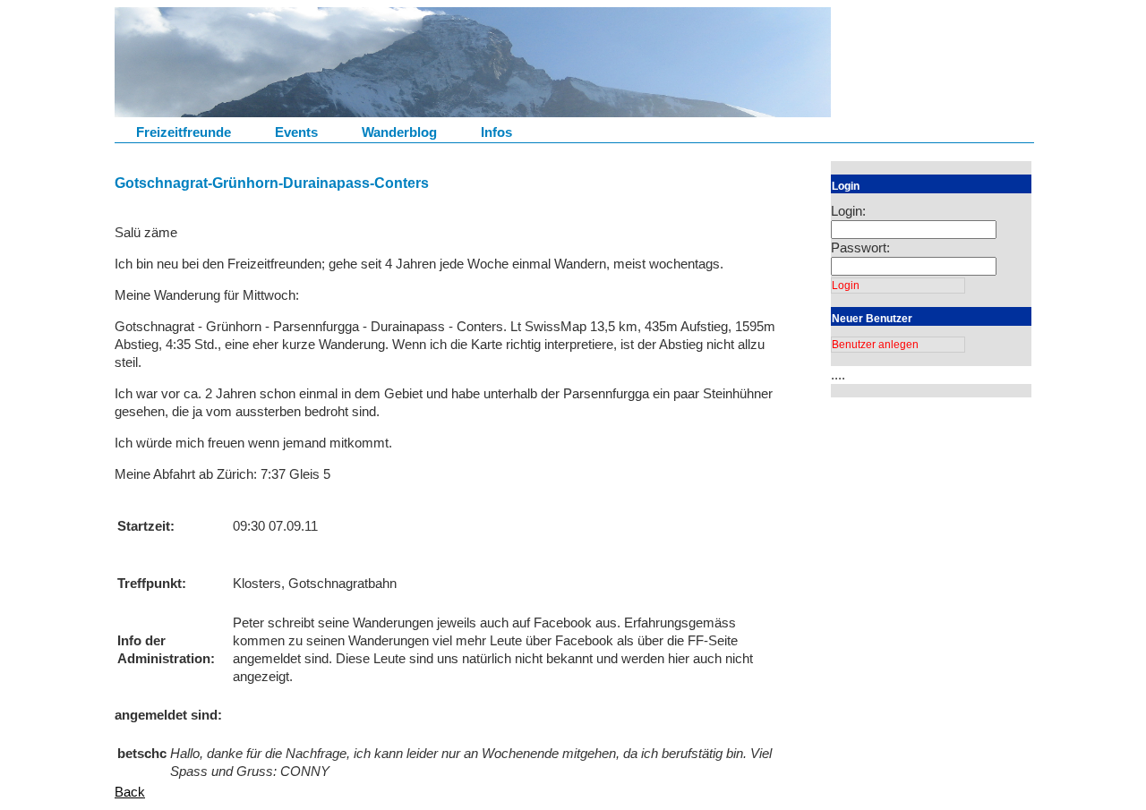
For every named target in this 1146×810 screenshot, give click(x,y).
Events (296, 132)
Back (130, 791)
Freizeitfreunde (183, 132)
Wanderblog (399, 132)
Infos (496, 132)
